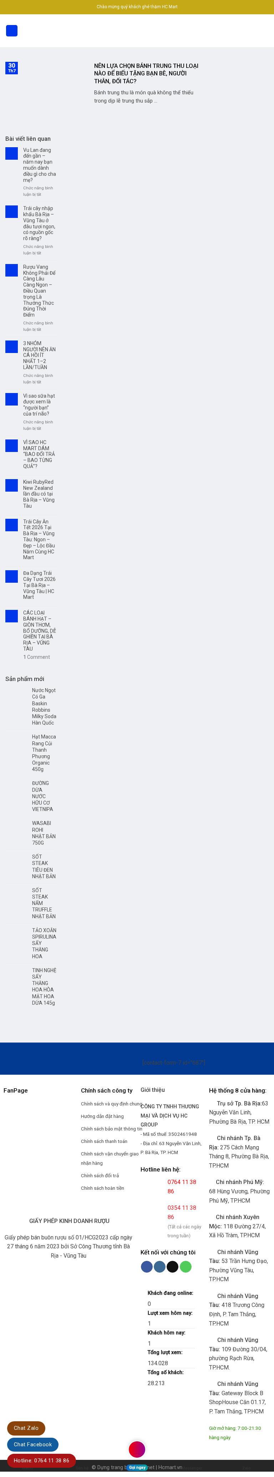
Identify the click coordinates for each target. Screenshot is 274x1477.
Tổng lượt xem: (166, 1352)
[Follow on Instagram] (160, 1267)
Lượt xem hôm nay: (171, 1313)
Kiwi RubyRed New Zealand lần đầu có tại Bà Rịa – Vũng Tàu (39, 494)
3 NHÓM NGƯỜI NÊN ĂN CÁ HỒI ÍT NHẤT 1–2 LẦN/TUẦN (39, 355)
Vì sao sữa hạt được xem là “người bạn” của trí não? (39, 405)
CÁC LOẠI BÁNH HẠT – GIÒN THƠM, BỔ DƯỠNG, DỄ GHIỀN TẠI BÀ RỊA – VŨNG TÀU (39, 631)
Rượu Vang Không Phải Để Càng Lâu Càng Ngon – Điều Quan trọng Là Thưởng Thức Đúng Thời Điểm (39, 291)
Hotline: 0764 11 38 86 (41, 1460)
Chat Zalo (26, 1428)
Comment (36, 657)
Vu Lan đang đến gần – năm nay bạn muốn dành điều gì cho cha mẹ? (39, 165)
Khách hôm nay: (167, 1333)
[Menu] (11, 31)
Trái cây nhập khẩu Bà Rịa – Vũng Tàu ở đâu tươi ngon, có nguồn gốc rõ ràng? (39, 223)
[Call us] (186, 1267)
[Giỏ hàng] (265, 31)
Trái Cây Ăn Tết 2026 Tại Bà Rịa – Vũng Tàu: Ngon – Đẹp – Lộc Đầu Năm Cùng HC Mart (39, 540)
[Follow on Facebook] (147, 1267)
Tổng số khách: (166, 1372)
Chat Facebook (33, 1444)
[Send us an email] (172, 1267)
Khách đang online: (171, 1293)
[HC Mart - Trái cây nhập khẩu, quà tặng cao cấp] (137, 30)
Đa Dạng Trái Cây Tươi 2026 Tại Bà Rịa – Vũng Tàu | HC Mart (39, 585)
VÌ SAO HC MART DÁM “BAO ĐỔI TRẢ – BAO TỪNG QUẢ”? (39, 454)
